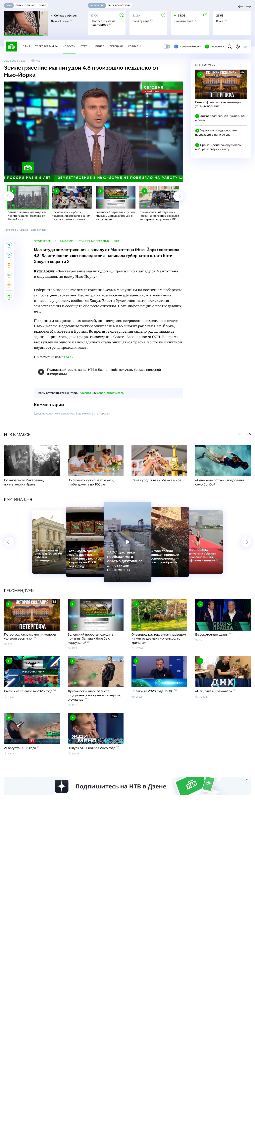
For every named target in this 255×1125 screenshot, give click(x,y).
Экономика (217, 46)
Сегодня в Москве (190, 46)
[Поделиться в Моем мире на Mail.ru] (9, 284)
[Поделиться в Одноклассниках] (9, 265)
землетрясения (45, 241)
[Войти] (238, 47)
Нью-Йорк (67, 241)
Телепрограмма (46, 46)
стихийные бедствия (94, 241)
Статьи (85, 46)
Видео (99, 46)
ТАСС (68, 356)
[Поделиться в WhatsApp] (9, 275)
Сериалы (134, 46)
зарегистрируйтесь (110, 393)
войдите (85, 393)
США (117, 241)
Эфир (26, 46)
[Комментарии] (9, 297)
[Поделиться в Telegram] (9, 245)
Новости (69, 46)
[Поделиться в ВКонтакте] (9, 255)
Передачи (116, 46)
